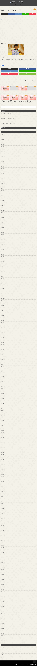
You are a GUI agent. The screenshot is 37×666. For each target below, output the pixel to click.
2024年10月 (3, 185)
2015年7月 (2, 454)
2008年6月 (2, 623)
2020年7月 (2, 310)
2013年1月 (2, 515)
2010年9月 (2, 569)
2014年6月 (2, 479)
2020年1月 (2, 325)
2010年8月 (2, 572)
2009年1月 (2, 611)
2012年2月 (2, 530)
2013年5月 (2, 506)
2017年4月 (2, 403)
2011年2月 (2, 557)
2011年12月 (3, 535)
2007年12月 (3, 635)
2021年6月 (2, 283)
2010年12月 (3, 562)
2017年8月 (2, 393)
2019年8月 (2, 337)
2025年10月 (3, 156)
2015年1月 (2, 462)
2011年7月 (2, 547)
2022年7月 (2, 251)
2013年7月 (2, 501)
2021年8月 (2, 278)
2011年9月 (2, 542)
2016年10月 (3, 418)
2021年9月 (2, 276)
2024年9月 (2, 188)
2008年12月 (3, 613)
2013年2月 (2, 513)
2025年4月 (2, 171)
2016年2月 (2, 437)
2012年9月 (2, 525)
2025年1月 (2, 178)
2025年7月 (2, 163)
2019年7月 (2, 339)
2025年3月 (2, 173)
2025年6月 (2, 166)
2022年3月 (2, 261)
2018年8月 (2, 366)
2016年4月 (2, 432)
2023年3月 (2, 232)
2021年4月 (2, 288)
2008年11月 (3, 616)
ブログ (7, 4)
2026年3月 (2, 144)
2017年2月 (2, 408)
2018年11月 (3, 359)
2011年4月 (2, 552)
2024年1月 (2, 207)
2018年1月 (2, 381)
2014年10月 (3, 469)
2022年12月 (3, 239)
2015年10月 (3, 447)
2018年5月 (2, 371)
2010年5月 (2, 579)
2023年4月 (2, 229)
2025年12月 (3, 151)
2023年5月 (2, 227)
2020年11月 (3, 300)
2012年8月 (2, 528)
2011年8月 (2, 545)
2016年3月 (2, 435)
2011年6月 (2, 550)
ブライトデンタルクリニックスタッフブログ (24, 664)
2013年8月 (2, 498)
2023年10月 (3, 215)
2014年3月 (2, 481)
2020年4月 (2, 317)
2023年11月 (3, 212)
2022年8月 (2, 249)
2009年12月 (3, 591)
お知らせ (2, 649)
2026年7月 (2, 134)
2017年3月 (2, 405)
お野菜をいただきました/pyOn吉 (7, 118)
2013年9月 (2, 496)
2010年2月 (2, 586)
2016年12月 (3, 413)
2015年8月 (2, 452)
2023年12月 (3, 210)
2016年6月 (2, 427)
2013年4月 (2, 508)
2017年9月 (2, 391)
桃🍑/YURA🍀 (4, 120)
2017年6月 (2, 398)
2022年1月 (2, 266)
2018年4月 (2, 374)
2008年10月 (3, 618)
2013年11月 (3, 491)
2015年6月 (2, 457)
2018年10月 (3, 361)
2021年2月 (2, 293)
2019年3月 (2, 349)
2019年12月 (3, 327)
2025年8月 (2, 161)
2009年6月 (2, 603)
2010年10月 (3, 567)
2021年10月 (3, 273)
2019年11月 (3, 330)
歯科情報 (14, 4)
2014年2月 (2, 484)
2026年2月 (2, 146)
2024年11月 (3, 183)
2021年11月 (3, 271)
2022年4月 (2, 259)
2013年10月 (3, 493)
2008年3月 (2, 630)
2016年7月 (2, 425)
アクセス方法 (19, 4)
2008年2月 (2, 633)
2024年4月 (2, 200)
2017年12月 (3, 383)
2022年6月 (2, 254)
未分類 (2, 654)
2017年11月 (3, 386)
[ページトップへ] (34, 661)
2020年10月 (3, 303)
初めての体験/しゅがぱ (6, 113)
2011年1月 (2, 559)
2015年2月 (2, 459)
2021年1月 (2, 295)
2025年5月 (2, 168)
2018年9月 (2, 364)
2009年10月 (3, 596)
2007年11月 (3, 638)
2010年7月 (2, 574)
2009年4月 (2, 608)
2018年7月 (2, 369)
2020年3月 (2, 320)
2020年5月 (2, 315)
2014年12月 (3, 464)
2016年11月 (3, 415)
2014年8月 (2, 474)
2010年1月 (2, 589)
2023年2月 (2, 234)
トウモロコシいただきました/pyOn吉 (8, 123)
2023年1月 (2, 237)
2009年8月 (2, 601)
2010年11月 (3, 564)
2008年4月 (2, 628)
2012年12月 (3, 518)
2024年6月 (2, 195)
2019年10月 (3, 332)
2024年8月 (2, 190)
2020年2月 (2, 322)
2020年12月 (3, 298)
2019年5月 (2, 344)
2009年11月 (3, 594)
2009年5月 (2, 606)
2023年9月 (2, 217)
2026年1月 (2, 149)
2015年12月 (3, 442)
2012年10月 (3, 523)
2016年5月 (2, 430)
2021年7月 (2, 281)
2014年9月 (2, 471)
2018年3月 (2, 376)
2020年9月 (2, 305)
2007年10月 (3, 640)
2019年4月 (2, 347)
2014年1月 (2, 486)
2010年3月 (2, 584)
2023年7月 (2, 222)
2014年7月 (2, 476)
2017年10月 (3, 388)
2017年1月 (2, 410)
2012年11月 (3, 520)
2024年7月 (2, 193)
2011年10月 (3, 540)
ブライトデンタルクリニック (26, 4)
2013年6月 (2, 503)
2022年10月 (3, 244)
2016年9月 (2, 420)
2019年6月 (2, 342)
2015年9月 (2, 449)
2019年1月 (2, 354)
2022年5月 (2, 256)
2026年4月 (2, 141)
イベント (11, 4)
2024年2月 (2, 205)
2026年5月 (2, 139)
